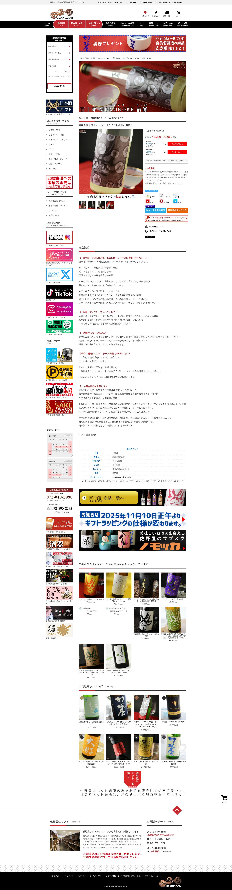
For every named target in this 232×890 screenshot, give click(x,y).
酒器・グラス (54, 154)
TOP (81, 58)
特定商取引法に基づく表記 (130, 876)
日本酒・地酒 (54, 130)
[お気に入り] (145, 12)
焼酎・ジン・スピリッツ (59, 139)
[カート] (178, 12)
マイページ (133, 2)
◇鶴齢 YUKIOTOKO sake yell (174, 722)
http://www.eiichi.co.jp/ (122, 477)
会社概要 (52, 210)
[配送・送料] (167, 12)
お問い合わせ (177, 2)
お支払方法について (57, 201)
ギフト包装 (53, 168)
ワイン (51, 144)
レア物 (152, 197)
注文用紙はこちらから (61, 512)
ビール (51, 149)
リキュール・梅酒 (56, 135)
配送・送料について (57, 206)
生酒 (179, 202)
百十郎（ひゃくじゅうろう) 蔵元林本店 (106, 58)
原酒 (151, 202)
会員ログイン (119, 2)
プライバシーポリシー (153, 876)
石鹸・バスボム (55, 164)
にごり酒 (167, 197)
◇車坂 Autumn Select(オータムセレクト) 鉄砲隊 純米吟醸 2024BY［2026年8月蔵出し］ (146, 724)
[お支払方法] (156, 12)
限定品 (166, 202)
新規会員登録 (147, 2)
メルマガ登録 (162, 2)
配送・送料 (97, 876)
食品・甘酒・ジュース (58, 159)
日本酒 (86, 58)
